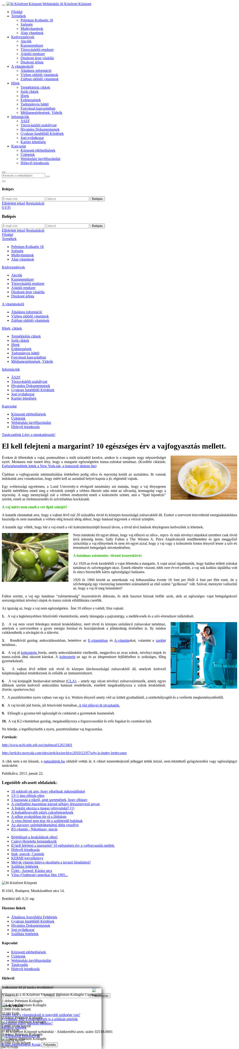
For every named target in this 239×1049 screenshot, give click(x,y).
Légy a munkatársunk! (38, 435)
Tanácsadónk (12, 435)
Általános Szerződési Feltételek (34, 917)
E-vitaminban (98, 640)
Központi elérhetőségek (38, 150)
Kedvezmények (22, 37)
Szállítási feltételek (25, 866)
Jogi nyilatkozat (32, 138)
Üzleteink (28, 155)
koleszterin (29, 653)
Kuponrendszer (32, 45)
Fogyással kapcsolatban (38, 108)
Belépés (97, 199)
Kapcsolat (18, 146)
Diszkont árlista (32, 62)
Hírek (15, 83)
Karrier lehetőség (33, 142)
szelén (160, 640)
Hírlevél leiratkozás (35, 163)
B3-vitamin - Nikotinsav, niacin (34, 829)
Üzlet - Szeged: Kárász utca (31, 871)
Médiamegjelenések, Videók (41, 113)
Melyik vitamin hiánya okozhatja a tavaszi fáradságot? (51, 862)
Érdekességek (31, 100)
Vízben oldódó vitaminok (39, 75)
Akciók (26, 41)
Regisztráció (35, 203)
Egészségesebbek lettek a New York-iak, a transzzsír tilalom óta (48, 466)
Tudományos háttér (35, 104)
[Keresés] (4, 172)
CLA (71, 681)
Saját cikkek (30, 92)
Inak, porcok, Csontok (27, 854)
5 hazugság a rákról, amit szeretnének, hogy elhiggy (49, 800)
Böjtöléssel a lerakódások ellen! (34, 837)
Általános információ (36, 71)
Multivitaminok (32, 29)
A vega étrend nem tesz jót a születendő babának (47, 821)
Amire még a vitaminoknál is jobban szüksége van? (39, 990)
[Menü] (4, 5)
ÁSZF (25, 121)
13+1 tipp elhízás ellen (27, 796)
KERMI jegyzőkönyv (27, 858)
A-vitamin (121, 640)
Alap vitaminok (32, 33)
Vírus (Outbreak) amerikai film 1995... (39, 875)
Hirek (25, 96)
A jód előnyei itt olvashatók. (99, 705)
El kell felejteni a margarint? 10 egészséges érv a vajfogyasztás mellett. (63, 845)
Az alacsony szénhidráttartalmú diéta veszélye (45, 825)
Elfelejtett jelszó (13, 203)
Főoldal (16, 12)
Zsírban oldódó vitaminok (40, 79)
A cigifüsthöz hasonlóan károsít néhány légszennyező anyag (55, 804)
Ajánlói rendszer (33, 54)
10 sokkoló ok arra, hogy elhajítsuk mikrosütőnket (48, 791)
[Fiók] (4, 181)
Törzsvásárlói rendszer (37, 50)
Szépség (27, 24)
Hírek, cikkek (12, 328)
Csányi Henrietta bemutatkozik (34, 841)
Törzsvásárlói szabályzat (38, 125)
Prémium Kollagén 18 (37, 20)
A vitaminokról (22, 66)
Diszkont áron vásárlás (37, 58)
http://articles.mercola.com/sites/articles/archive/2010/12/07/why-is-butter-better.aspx (64, 753)
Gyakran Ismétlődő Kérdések (42, 134)
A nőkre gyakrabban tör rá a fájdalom (38, 817)
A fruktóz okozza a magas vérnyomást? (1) (42, 808)
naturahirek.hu (54, 761)
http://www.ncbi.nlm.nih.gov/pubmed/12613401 (37, 745)
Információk (20, 117)
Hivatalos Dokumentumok (40, 129)
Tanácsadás (19, 965)
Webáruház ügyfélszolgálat (40, 159)
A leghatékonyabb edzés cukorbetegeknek (42, 812)
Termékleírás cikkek (35, 87)
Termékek (18, 16)
